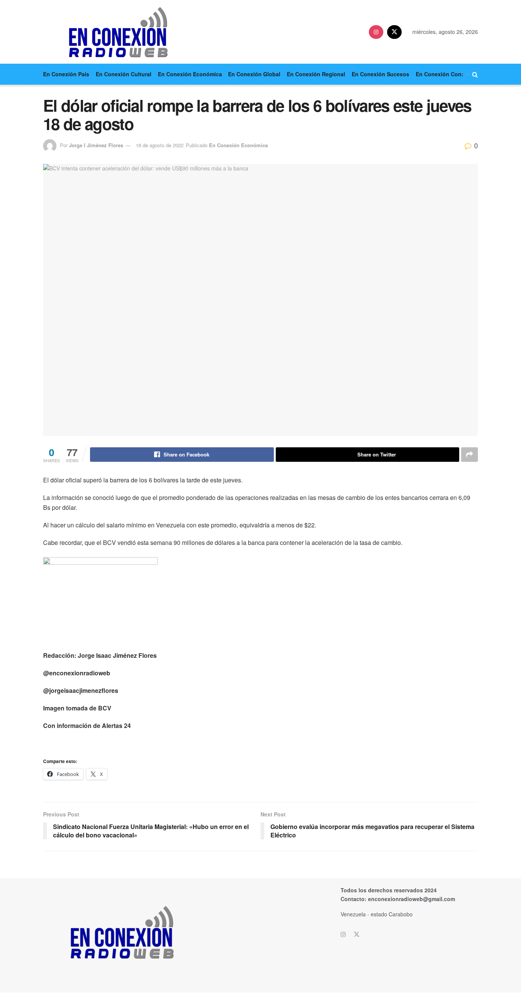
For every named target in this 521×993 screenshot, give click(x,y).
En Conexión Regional (316, 74)
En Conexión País (66, 74)
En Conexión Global (254, 74)
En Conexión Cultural (123, 74)
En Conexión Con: (439, 74)
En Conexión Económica (190, 74)
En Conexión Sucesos (380, 74)
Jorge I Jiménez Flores (96, 145)
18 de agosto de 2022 (159, 145)
